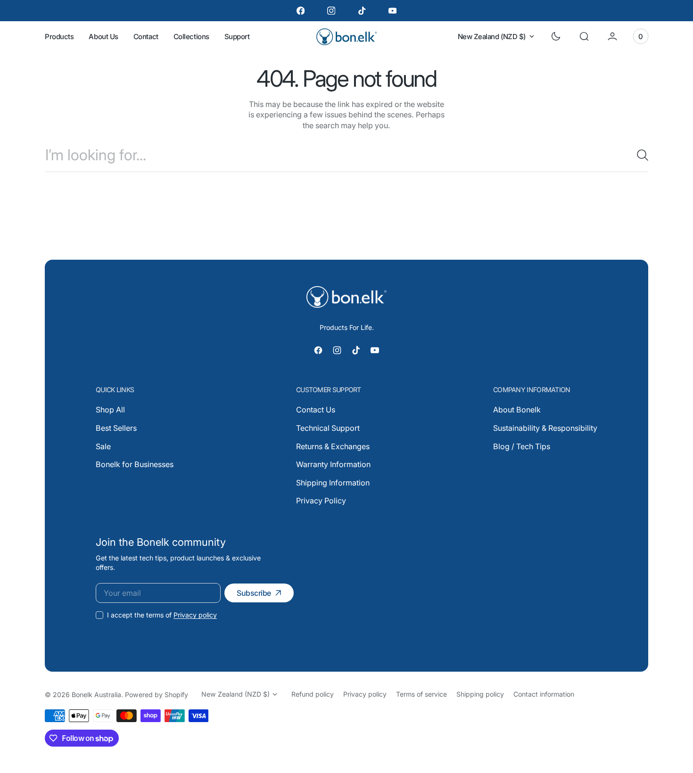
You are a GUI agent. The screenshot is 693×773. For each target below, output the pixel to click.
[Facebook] (300, 10)
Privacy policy (195, 615)
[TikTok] (362, 10)
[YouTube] (392, 10)
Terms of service (421, 694)
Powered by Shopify (156, 695)
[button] (584, 36)
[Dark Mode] (555, 36)
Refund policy (312, 694)
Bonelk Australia (96, 695)
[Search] (638, 155)
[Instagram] (331, 10)
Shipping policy (480, 694)
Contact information (543, 694)
